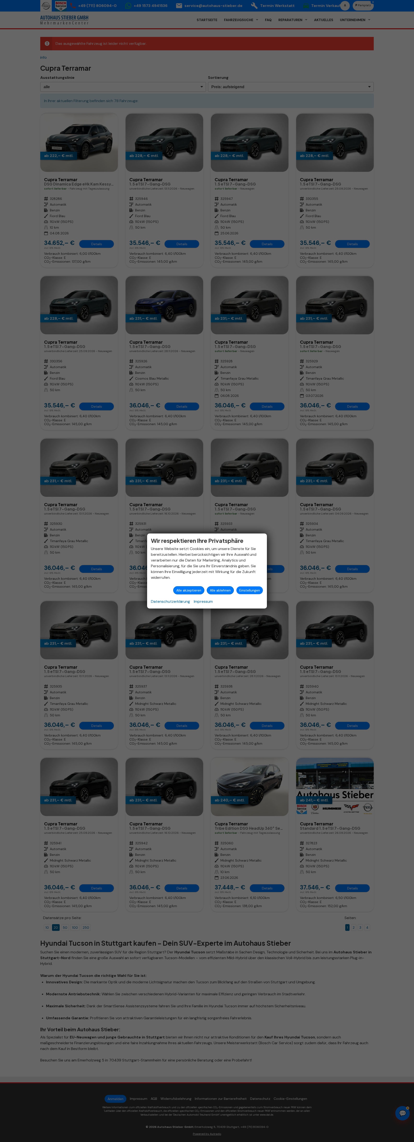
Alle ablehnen (220, 590)
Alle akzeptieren (188, 590)
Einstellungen (249, 590)
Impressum (203, 601)
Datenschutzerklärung (170, 601)
